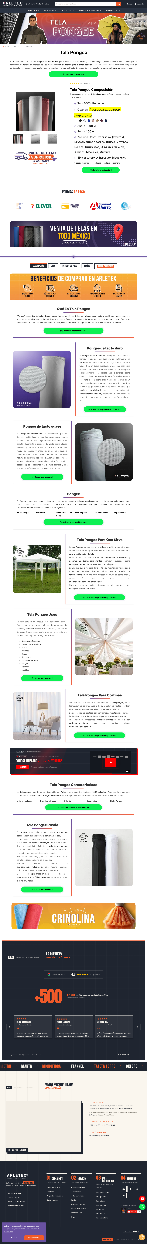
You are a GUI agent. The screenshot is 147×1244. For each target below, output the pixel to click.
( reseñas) (85, 83)
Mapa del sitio (76, 1213)
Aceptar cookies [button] (34, 1238)
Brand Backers (136, 1240)
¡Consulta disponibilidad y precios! (105, 409)
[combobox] (85, 4)
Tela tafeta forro (102, 1193)
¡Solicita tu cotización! (74, 74)
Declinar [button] (14, 1238)
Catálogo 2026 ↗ (132, 1231)
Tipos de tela (76, 1192)
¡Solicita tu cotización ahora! (74, 331)
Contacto (130, 4)
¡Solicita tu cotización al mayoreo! (74, 807)
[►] (137, 1027)
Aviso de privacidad (78, 1204)
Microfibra (11, 1066)
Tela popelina (101, 1205)
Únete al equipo (52, 1200)
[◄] (9, 1027)
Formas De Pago (69, 265)
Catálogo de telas (78, 1187)
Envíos (87, 265)
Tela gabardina (101, 1197)
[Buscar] (118, 4)
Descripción (38, 265)
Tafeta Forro (64, 1066)
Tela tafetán (100, 1201)
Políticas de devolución (80, 1208)
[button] (16, 569)
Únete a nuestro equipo (17, 1205)
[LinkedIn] (124, 1195)
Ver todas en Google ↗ (128, 1055)
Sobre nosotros (14, 1197)
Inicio (8, 47)
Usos (53, 265)
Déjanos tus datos (15, 1193)
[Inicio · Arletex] (17, 1176)
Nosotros (50, 1192)
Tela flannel (100, 1214)
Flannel (36, 1066)
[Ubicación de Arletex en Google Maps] (43, 1126)
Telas (16, 47)
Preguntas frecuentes (16, 1201)
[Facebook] (130, 1189)
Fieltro (141, 1066)
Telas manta (100, 1209)
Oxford (91, 1066)
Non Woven (116, 1066)
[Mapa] (124, 1189)
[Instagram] (137, 1189)
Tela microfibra (102, 1218)
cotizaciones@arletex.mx (99, 1135)
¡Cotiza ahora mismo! (43, 477)
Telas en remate (77, 1196)
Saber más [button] (8, 1232)
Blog (73, 1217)
